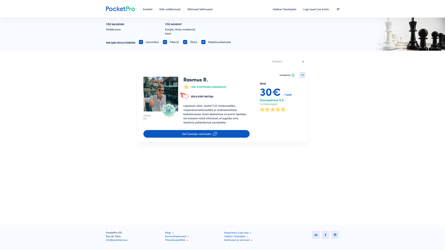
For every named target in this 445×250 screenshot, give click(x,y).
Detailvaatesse (302, 75)
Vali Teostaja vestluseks (196, 134)
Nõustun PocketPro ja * (172, 171)
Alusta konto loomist (179, 160)
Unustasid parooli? (149, 158)
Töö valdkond (115, 24)
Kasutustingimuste (170, 171)
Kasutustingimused (175, 236)
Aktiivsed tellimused (199, 9)
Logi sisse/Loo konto (316, 9)
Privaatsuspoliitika (195, 171)
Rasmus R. (195, 79)
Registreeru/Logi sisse (236, 232)
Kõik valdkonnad (169, 9)
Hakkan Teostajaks (284, 9)
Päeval (174, 42)
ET (338, 9)
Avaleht (147, 9)
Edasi (301, 171)
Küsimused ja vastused (237, 239)
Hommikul (152, 42)
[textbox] (286, 61)
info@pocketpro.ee (116, 239)
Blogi (168, 232)
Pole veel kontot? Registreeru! (155, 162)
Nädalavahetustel (219, 42)
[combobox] (289, 61)
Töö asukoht (173, 24)
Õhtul (193, 42)
